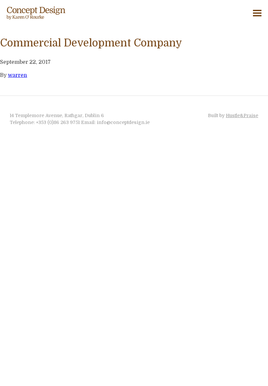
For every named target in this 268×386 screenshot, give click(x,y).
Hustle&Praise (242, 115)
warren (17, 75)
